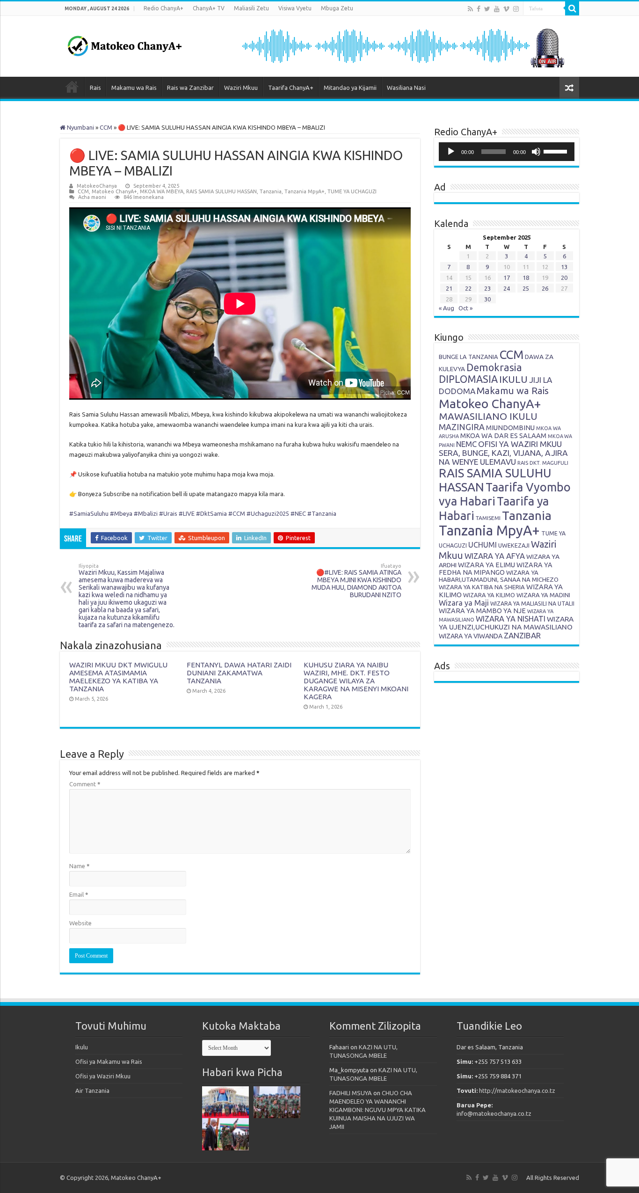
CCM (106, 127)
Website (80, 923)
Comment (85, 784)
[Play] (451, 151)
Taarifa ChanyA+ (290, 87)
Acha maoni (92, 197)
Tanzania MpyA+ (304, 191)
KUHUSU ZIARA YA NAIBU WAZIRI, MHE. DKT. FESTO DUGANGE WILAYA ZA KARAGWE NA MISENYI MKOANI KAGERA (356, 681)
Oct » (465, 308)
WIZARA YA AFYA (495, 555)
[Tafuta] (572, 8)
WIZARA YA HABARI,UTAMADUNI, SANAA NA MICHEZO (499, 576)
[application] (506, 151)
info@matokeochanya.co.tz (494, 1113)
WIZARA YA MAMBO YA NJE (482, 611)
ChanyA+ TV (209, 8)
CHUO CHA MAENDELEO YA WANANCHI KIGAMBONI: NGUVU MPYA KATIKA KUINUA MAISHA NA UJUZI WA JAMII (377, 1110)
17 (506, 277)
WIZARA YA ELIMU (486, 565)
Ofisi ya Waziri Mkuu (103, 1076)
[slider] (557, 150)
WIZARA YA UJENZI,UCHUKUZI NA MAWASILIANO (506, 623)
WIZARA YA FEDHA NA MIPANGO (495, 568)
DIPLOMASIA (468, 379)
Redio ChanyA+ (163, 8)
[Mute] (536, 151)
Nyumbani (79, 127)
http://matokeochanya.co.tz (517, 1090)
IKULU (513, 379)
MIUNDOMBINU (510, 428)
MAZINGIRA (462, 427)
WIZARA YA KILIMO (489, 595)
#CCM (236, 513)
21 (449, 288)
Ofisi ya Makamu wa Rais (108, 1061)
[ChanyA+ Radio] (402, 45)
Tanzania (271, 191)
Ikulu (81, 1047)
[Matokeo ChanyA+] (124, 43)
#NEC (298, 513)
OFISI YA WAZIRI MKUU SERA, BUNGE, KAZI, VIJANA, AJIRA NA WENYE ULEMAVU (503, 452)
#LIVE (187, 513)
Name (79, 866)
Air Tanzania (92, 1090)
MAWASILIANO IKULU (488, 416)
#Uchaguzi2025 (268, 513)
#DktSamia (211, 513)
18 (526, 277)
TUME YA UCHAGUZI (352, 191)
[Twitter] (487, 9)
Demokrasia (494, 367)
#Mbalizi (146, 513)
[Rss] (470, 9)
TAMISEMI (488, 518)
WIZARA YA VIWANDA (470, 636)
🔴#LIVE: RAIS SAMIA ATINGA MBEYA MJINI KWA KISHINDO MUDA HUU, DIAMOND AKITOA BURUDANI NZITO (356, 581)
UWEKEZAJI (514, 545)
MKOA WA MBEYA (161, 191)
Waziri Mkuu (241, 87)
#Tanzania (321, 513)
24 (506, 288)
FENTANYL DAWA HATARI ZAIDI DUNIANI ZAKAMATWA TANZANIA (239, 673)
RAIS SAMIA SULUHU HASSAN (221, 191)
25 (526, 288)
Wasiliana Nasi (406, 87)
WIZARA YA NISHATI (510, 619)
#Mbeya (121, 513)
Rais (95, 87)
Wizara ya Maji (464, 603)
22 (468, 288)
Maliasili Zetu (251, 8)
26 (545, 288)
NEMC (466, 444)
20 (564, 277)
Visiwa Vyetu (295, 8)
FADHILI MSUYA (350, 1093)
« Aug (446, 308)
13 (564, 266)
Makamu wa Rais (134, 87)
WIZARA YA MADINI (543, 595)
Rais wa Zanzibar (190, 87)
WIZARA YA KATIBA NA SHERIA (482, 587)
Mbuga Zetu (337, 8)
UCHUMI (482, 545)
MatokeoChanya (97, 186)
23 (487, 288)
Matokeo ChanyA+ (114, 191)
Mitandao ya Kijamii (350, 87)
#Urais (168, 513)
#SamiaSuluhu (89, 513)
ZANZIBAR (522, 635)
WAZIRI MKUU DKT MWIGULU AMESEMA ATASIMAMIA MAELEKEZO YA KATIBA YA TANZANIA (118, 677)
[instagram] (516, 9)
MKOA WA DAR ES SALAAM (503, 435)
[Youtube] (497, 9)
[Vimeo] (506, 9)
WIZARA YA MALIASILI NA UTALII (532, 603)
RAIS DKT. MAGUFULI (542, 463)
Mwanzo (72, 86)
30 (487, 299)
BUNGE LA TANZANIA (468, 356)
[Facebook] (478, 9)
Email (78, 894)
